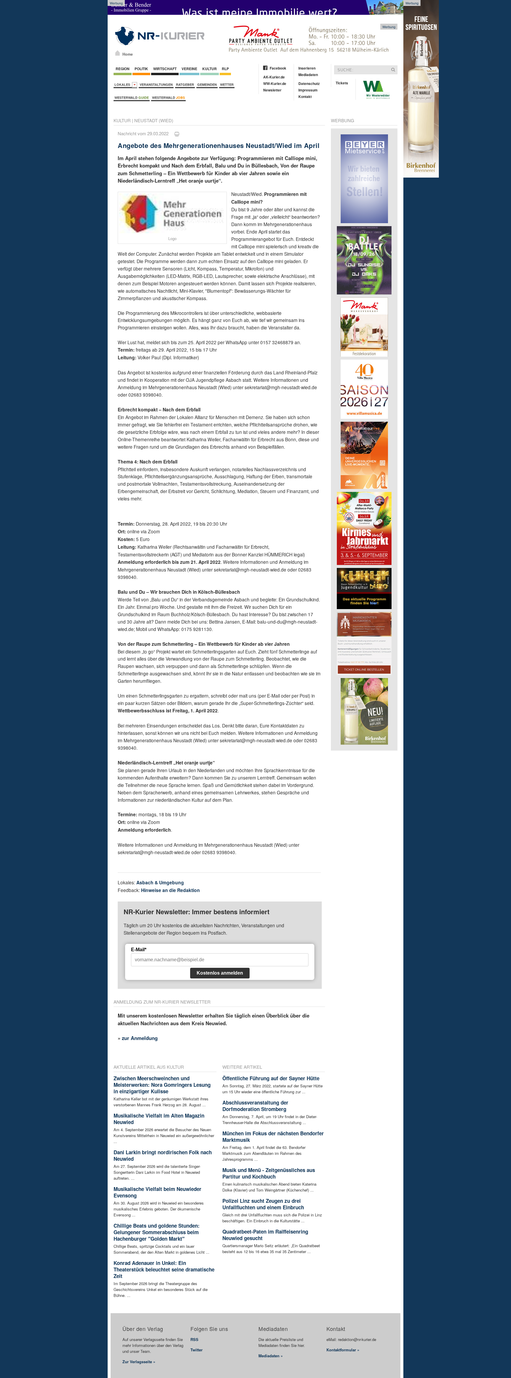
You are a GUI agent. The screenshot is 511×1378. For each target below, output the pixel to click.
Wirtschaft (164, 68)
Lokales (123, 84)
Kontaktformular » (342, 1350)
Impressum (308, 90)
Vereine (189, 68)
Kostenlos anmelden (220, 972)
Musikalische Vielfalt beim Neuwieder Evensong (157, 1192)
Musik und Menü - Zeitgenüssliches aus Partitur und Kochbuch (268, 1173)
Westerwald (131, 97)
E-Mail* (138, 949)
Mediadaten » (270, 1355)
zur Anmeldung (140, 1037)
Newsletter (272, 90)
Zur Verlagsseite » (138, 1361)
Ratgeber (185, 84)
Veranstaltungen (156, 84)
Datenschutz (309, 83)
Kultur (209, 68)
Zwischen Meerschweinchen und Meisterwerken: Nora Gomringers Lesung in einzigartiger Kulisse (162, 1085)
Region (122, 68)
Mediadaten (308, 74)
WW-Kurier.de (274, 83)
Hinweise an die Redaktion (170, 890)
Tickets (342, 83)
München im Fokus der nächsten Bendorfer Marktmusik (273, 1136)
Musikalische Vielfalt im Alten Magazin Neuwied (159, 1119)
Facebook (278, 68)
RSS (194, 1339)
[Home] (117, 53)
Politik (141, 68)
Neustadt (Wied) (153, 120)
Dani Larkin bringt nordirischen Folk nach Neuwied (163, 1155)
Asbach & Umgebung (160, 882)
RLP (225, 68)
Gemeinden (207, 84)
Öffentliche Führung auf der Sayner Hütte (270, 1078)
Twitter (196, 1350)
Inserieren (307, 68)
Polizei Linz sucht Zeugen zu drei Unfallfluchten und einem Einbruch (263, 1204)
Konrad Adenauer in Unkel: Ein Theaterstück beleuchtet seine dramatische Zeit (164, 1269)
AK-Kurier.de (274, 77)
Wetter (227, 84)
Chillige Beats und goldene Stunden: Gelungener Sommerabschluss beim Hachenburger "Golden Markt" (157, 1232)
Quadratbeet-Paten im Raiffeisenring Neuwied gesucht (265, 1235)
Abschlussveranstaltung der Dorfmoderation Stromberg (255, 1106)
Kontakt (305, 96)
